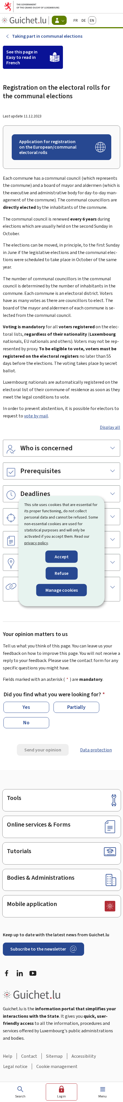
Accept (62, 557)
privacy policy (36, 543)
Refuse (61, 573)
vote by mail (36, 416)
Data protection (96, 750)
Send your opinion (42, 750)
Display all (110, 427)
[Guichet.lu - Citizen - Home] (24, 20)
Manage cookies (61, 590)
